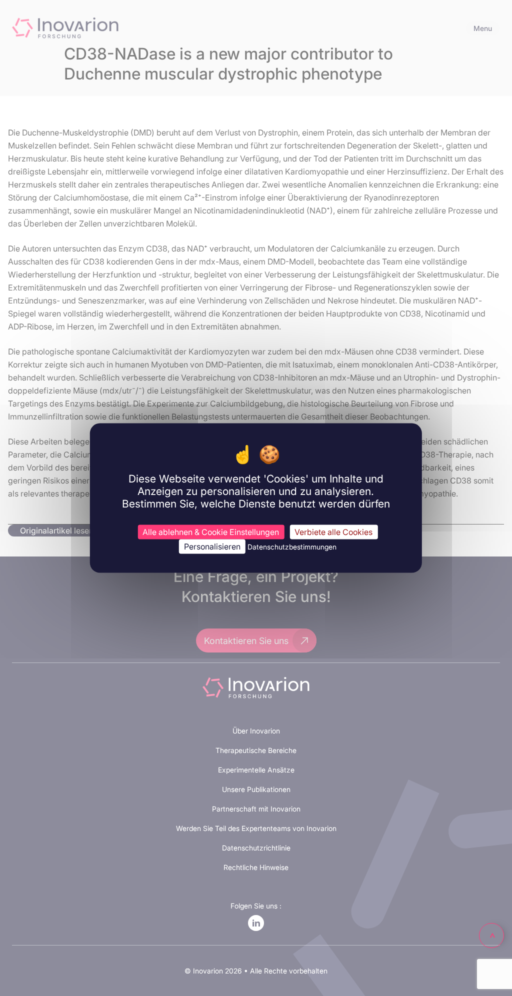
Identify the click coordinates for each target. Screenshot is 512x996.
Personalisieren (212, 546)
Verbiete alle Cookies (333, 531)
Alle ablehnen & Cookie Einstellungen (210, 531)
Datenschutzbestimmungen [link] (292, 546)
